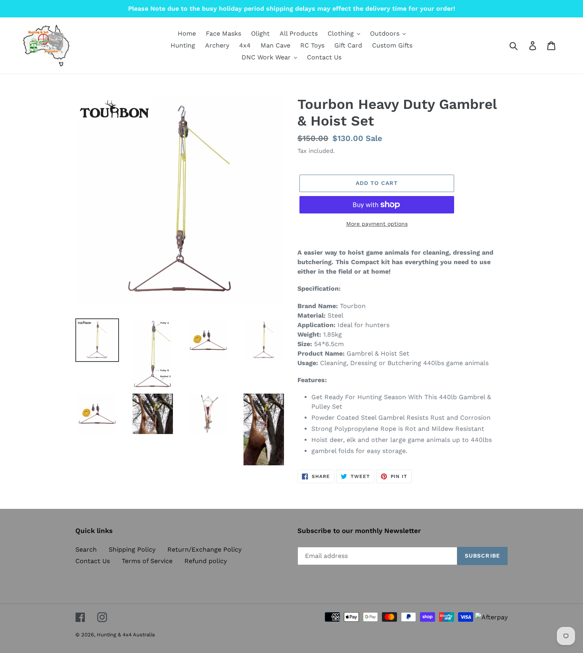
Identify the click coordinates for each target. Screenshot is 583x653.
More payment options (377, 224)
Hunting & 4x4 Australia (126, 635)
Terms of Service (147, 561)
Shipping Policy (132, 549)
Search (86, 549)
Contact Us (92, 561)
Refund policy (205, 561)
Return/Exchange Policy (204, 549)
